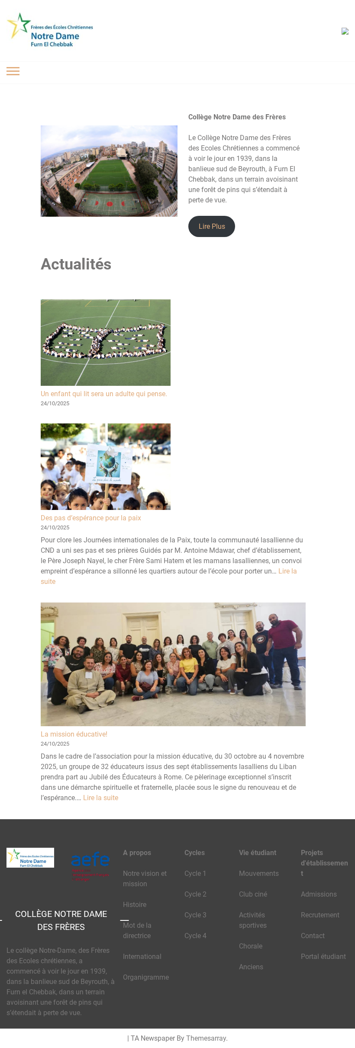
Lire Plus (212, 226)
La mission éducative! (74, 734)
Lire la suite (100, 798)
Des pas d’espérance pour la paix (91, 518)
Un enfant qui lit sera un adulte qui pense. (104, 394)
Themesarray (206, 1038)
